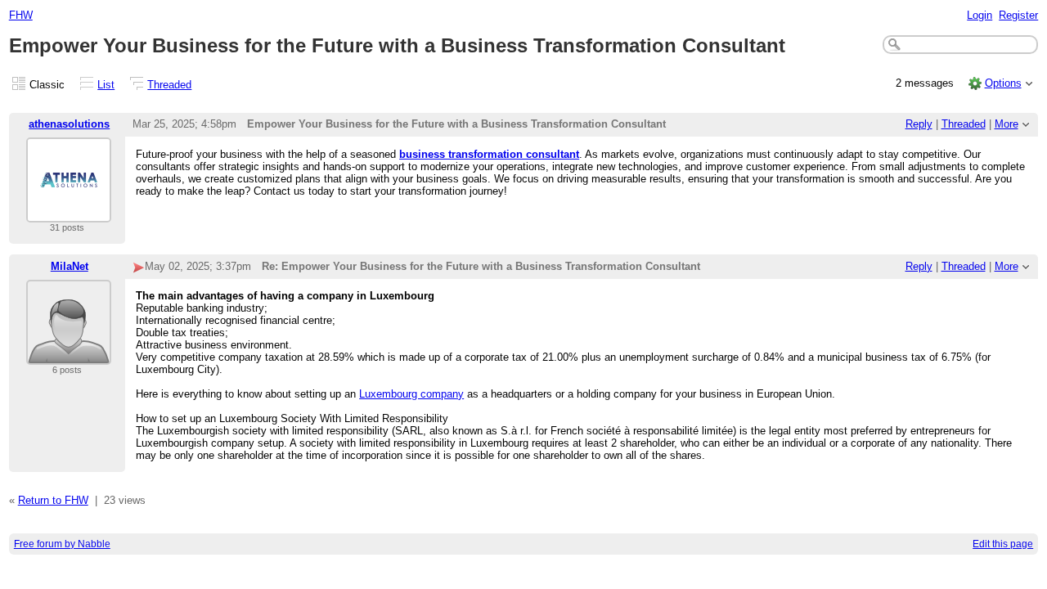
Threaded (169, 85)
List (106, 85)
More (1006, 124)
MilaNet (69, 266)
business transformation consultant (489, 154)
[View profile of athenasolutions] (68, 212)
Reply (918, 124)
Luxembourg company (411, 394)
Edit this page (1003, 544)
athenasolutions (69, 124)
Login (979, 15)
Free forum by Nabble (62, 544)
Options (1003, 83)
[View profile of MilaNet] (68, 354)
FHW (21, 15)
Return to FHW (53, 500)
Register (1018, 15)
